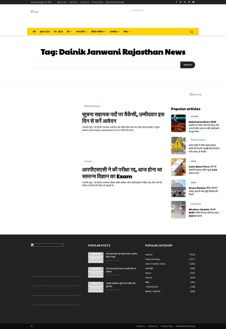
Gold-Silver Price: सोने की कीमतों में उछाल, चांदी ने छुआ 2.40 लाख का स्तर (203, 170)
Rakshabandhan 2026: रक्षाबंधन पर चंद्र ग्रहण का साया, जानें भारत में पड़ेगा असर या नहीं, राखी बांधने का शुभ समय (204, 126)
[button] (191, 31)
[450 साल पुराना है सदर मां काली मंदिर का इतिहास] (95, 272)
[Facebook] (176, 2)
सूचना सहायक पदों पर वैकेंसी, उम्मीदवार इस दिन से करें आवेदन (123, 117)
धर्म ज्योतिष (194, 116)
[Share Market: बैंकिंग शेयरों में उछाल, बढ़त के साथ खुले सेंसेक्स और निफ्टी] (178, 188)
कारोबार (193, 161)
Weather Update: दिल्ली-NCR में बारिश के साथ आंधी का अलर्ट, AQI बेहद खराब (204, 212)
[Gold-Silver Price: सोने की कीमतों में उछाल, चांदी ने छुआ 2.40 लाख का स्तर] (178, 167)
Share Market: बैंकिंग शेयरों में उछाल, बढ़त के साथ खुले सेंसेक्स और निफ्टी (203, 191)
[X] (185, 2)
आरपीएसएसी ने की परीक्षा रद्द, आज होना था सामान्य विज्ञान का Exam (122, 172)
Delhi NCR (196, 204)
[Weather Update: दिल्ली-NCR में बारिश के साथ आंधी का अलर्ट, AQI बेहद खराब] (178, 209)
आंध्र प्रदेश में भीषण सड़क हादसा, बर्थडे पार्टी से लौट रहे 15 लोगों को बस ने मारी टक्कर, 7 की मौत (204, 148)
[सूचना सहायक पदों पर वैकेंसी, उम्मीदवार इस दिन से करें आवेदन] (41, 118)
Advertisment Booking (185, 326)
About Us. (141, 326)
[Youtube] (193, 2)
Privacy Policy (167, 326)
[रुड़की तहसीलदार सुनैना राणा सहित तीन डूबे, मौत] (95, 287)
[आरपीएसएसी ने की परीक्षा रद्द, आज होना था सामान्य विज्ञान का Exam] (41, 173)
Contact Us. (153, 326)
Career (88, 161)
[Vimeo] (189, 2)
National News (92, 106)
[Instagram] (180, 2)
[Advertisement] (138, 19)
